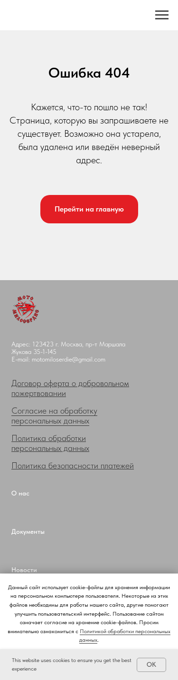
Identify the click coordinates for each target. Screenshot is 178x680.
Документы (28, 531)
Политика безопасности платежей (72, 465)
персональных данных (50, 448)
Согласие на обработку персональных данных (54, 415)
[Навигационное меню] (162, 15)
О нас (20, 493)
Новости (24, 570)
